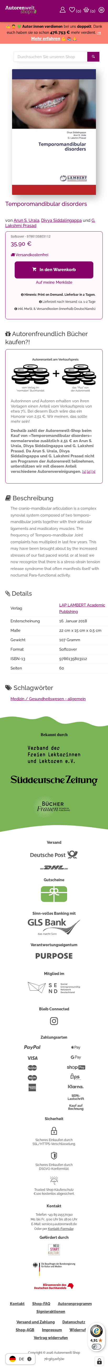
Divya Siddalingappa (61, 220)
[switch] (96, 1347)
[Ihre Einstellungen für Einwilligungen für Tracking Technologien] (99, 1361)
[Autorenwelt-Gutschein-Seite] (54, 900)
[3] (93, 472)
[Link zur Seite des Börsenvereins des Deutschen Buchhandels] (54, 1288)
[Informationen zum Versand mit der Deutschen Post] (54, 856)
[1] (84, 472)
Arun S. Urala (26, 220)
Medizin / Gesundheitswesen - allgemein (48, 699)
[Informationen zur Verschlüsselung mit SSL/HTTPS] (54, 1133)
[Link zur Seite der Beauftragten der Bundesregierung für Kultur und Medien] (54, 1279)
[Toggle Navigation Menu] (102, 11)
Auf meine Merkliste (54, 282)
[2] (89, 472)
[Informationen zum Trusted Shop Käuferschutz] (54, 1182)
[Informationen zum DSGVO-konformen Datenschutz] (54, 1157)
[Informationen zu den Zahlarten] (32, 1049)
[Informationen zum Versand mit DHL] (54, 869)
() (78, 11)
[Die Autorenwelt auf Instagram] (54, 1023)
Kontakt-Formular (60, 1229)
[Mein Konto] (63, 11)
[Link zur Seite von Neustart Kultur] (54, 1254)
